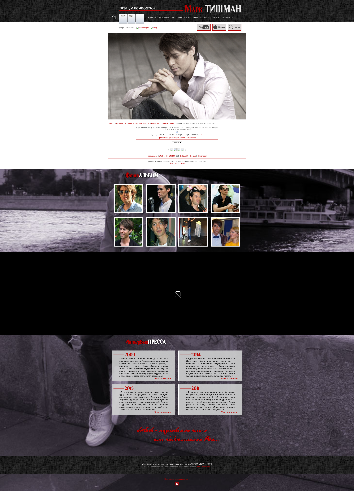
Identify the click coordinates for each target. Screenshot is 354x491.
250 (173, 156)
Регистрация (174, 164)
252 (181, 156)
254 (187, 156)
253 (184, 156)
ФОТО (206, 17)
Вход (183, 164)
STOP (131, 16)
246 (160, 156)
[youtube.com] (204, 30)
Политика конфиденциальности (177, 479)
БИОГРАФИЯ (164, 17)
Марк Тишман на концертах (138, 123)
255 (191, 156)
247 (163, 156)
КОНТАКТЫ (228, 17)
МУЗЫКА (197, 17)
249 (170, 156)
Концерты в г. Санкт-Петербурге (164, 123)
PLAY (123, 16)
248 (167, 156)
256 (194, 156)
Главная (111, 123)
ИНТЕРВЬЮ (177, 17)
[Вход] (154, 28)
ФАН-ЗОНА (216, 17)
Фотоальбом (121, 123)
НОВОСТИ (152, 17)
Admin (200, 135)
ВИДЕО (187, 17)
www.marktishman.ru (204, 466)
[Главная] (113, 19)
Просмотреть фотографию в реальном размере (177, 138)
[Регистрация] (142, 28)
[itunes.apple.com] (219, 30)
